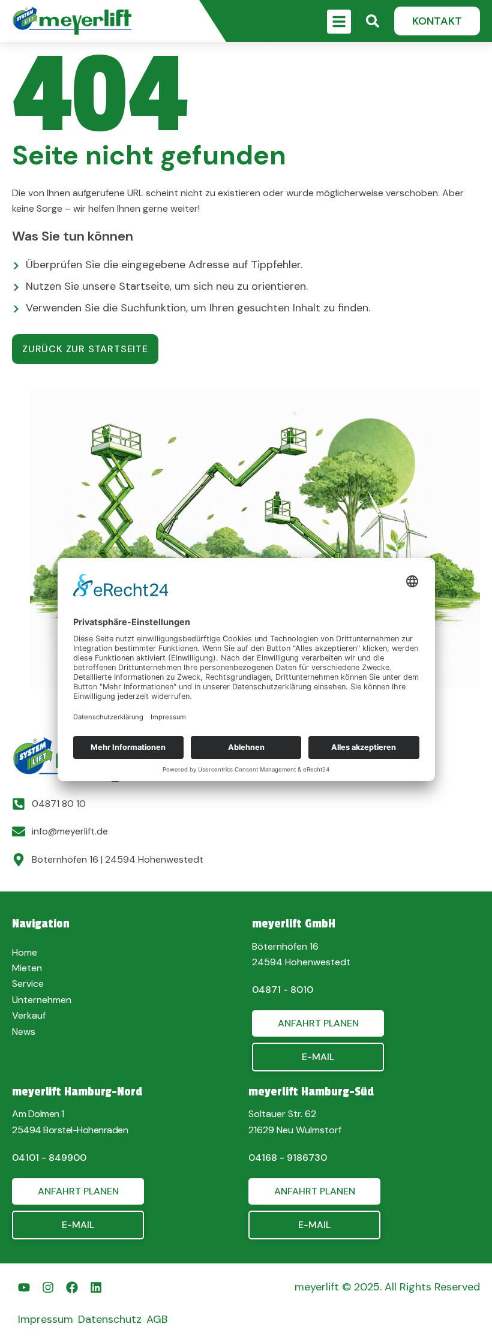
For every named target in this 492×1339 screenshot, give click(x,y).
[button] (437, 21)
